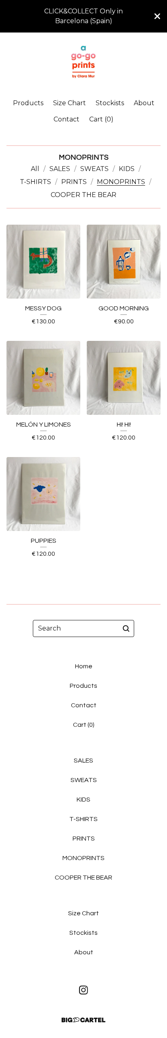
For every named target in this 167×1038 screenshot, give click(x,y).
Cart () (101, 119)
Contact (66, 119)
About (144, 103)
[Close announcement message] (157, 16)
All (35, 169)
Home (83, 666)
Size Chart (69, 103)
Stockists (110, 103)
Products (28, 103)
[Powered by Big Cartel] (83, 1020)
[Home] (83, 62)
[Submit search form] (126, 628)
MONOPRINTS (121, 182)
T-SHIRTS (35, 182)
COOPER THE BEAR (83, 195)
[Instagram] (83, 990)
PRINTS (74, 182)
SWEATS (94, 169)
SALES (59, 169)
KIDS (127, 169)
